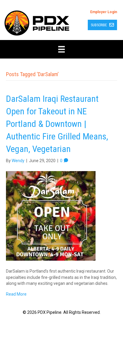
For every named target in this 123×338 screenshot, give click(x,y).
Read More (16, 294)
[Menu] (61, 49)
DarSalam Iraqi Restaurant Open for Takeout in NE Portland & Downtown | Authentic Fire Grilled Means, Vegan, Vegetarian (57, 123)
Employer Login (103, 12)
